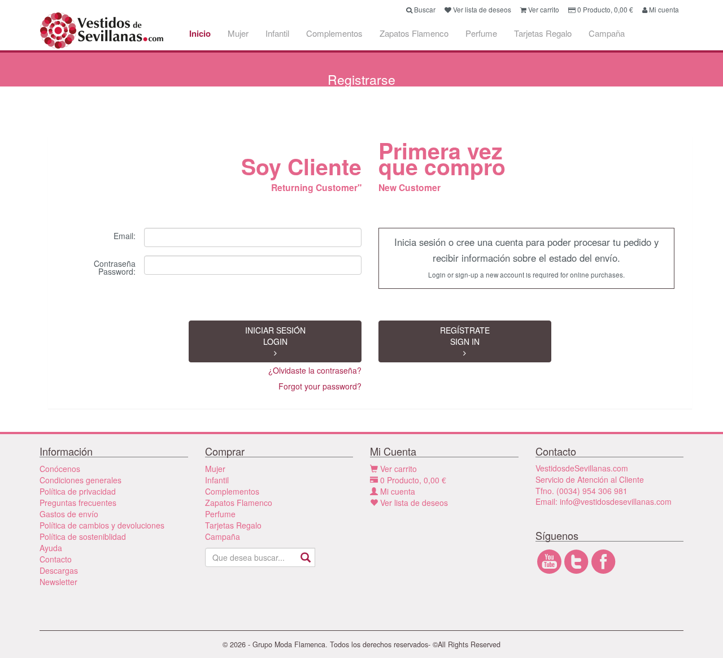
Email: (125, 235)
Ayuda (51, 547)
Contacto (56, 559)
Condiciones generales (80, 480)
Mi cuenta (396, 491)
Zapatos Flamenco (414, 33)
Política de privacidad (78, 491)
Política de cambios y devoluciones (102, 525)
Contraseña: (115, 266)
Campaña (607, 33)
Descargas (59, 570)
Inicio (200, 33)
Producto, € (413, 480)
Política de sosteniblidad (83, 536)
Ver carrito (397, 468)
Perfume (481, 33)
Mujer (238, 33)
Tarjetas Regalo (543, 33)
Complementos (334, 33)
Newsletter (58, 581)
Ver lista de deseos (413, 502)
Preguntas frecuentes (78, 502)
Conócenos (60, 468)
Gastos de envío (69, 514)
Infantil (277, 33)
